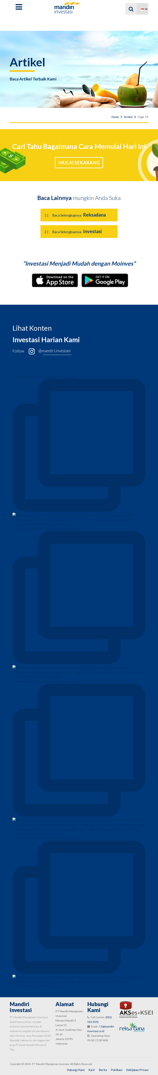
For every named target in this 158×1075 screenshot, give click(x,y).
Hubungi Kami (76, 1070)
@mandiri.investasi (55, 350)
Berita (103, 1070)
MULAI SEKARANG (79, 162)
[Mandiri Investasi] (67, 7)
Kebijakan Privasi (137, 1070)
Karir (91, 1070)
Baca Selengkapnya (75, 215)
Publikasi (116, 1070)
